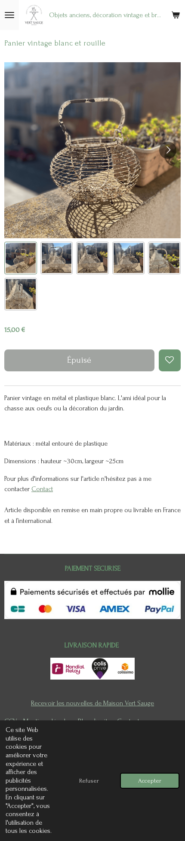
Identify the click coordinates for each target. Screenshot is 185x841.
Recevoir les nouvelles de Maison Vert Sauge (92, 703)
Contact (42, 489)
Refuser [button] (89, 780)
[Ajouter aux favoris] (170, 360)
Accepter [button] (149, 780)
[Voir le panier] (175, 15)
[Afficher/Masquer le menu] (9, 15)
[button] (20, 258)
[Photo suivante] (167, 150)
